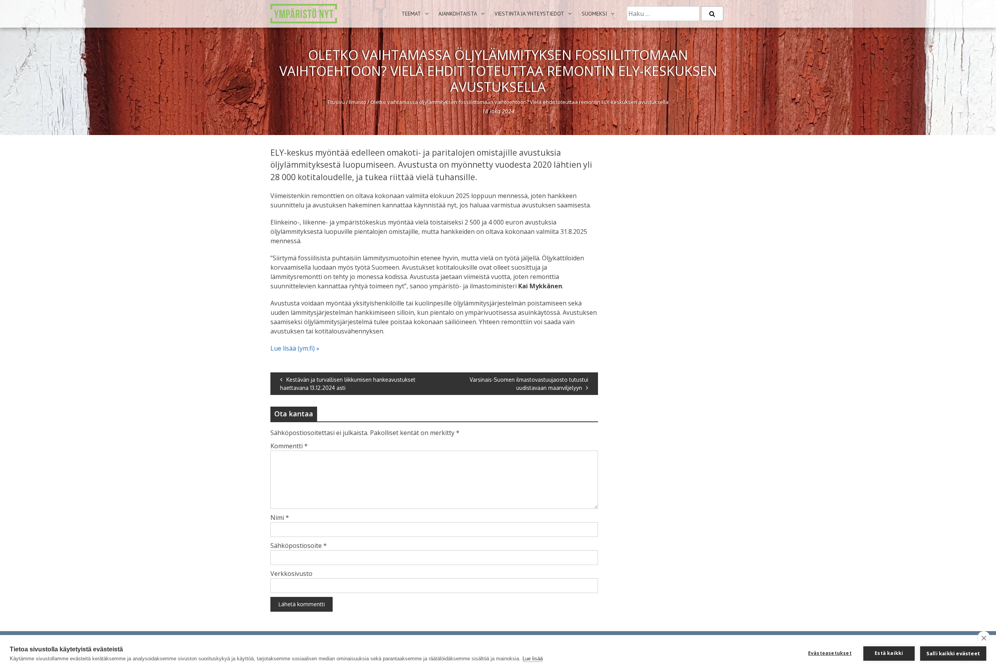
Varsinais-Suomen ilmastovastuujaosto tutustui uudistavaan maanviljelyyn (529, 383)
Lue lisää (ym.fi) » (294, 348)
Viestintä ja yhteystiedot (529, 13)
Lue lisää (533, 658)
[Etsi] (712, 13)
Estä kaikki (889, 653)
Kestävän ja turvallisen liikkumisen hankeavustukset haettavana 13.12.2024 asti (348, 383)
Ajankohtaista (457, 13)
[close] (983, 637)
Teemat (411, 13)
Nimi (279, 517)
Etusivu (336, 101)
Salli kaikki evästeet (953, 653)
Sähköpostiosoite (298, 545)
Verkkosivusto (291, 573)
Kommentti (289, 446)
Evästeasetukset (830, 653)
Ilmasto (357, 101)
